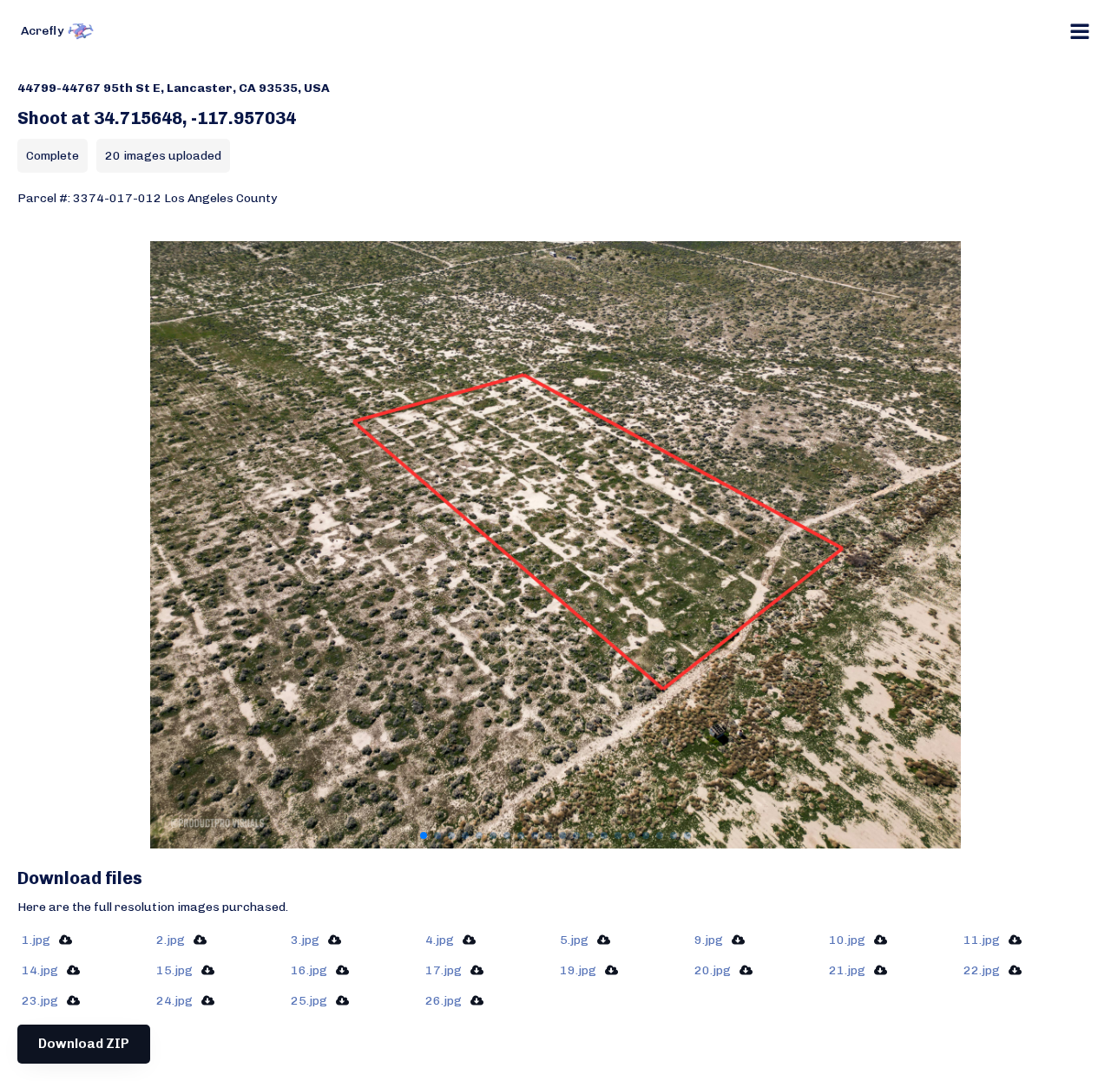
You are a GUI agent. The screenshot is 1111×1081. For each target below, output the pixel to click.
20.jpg (712, 970)
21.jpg (847, 970)
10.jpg (847, 940)
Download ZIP (83, 1044)
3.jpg (305, 940)
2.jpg (170, 940)
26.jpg (443, 1000)
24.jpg (174, 1000)
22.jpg (981, 970)
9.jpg (708, 940)
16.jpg (309, 970)
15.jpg (174, 970)
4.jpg (439, 940)
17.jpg (443, 970)
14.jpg (40, 970)
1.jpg (36, 940)
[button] (423, 835)
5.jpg (574, 940)
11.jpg (981, 940)
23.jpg (40, 1000)
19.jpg (578, 970)
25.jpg (309, 1000)
